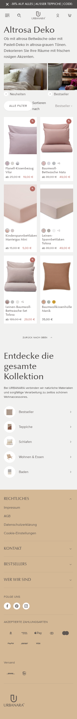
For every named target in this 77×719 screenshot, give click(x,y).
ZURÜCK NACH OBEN (35, 337)
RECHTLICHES (16, 499)
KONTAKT (13, 549)
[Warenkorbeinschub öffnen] (69, 15)
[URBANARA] (38, 15)
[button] (7, 15)
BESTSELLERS (15, 564)
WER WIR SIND (17, 580)
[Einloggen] (57, 15)
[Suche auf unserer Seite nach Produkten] (19, 15)
